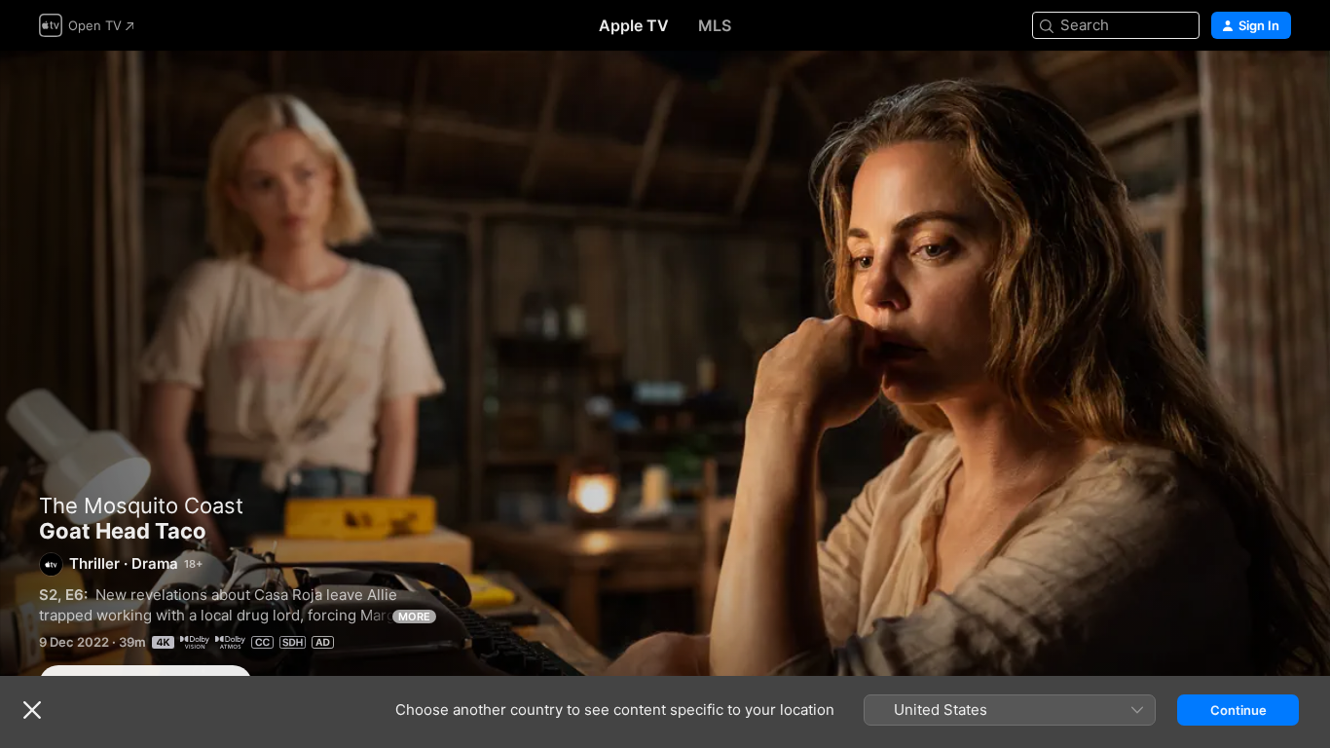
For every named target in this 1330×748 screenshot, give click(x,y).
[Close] (32, 710)
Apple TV (634, 25)
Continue (1238, 710)
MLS (714, 25)
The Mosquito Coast (141, 505)
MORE (414, 616)
